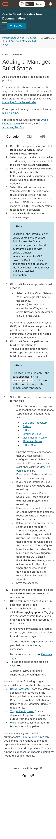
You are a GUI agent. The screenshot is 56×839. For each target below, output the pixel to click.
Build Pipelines (12, 41)
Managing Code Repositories (19, 102)
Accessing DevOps (13, 127)
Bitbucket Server (32, 441)
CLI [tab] (29, 136)
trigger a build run (31, 736)
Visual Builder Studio (35, 437)
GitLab (26, 430)
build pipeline (10, 112)
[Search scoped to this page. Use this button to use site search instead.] (31, 4)
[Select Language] (50, 4)
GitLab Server (31, 445)
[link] (30, 4)
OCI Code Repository (35, 422)
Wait (12, 722)
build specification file (25, 376)
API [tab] (42, 136)
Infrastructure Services (14, 37)
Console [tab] (12, 136)
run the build (32, 733)
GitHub (27, 426)
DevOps (32, 37)
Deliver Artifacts (19, 688)
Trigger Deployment (22, 711)
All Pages (49, 38)
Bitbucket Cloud (32, 433)
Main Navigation (14, 4)
